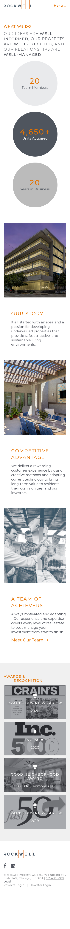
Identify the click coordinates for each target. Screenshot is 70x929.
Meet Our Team (28, 640)
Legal (7, 881)
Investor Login (41, 885)
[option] (35, 758)
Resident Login (14, 885)
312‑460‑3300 (55, 878)
